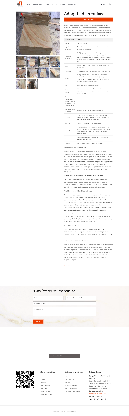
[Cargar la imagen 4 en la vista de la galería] (54, 61)
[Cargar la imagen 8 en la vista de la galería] (54, 72)
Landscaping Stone (46, 394)
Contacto (67, 382)
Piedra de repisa (45, 385)
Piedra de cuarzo (45, 388)
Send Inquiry (88, 19)
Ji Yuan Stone (62, 411)
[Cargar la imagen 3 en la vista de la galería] (43, 61)
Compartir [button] (69, 265)
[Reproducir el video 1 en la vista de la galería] (32, 84)
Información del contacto (72, 391)
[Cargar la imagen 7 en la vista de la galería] (43, 72)
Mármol (42, 376)
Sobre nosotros (69, 379)
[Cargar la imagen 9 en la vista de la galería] (21, 84)
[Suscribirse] (78, 356)
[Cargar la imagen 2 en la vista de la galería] (32, 61)
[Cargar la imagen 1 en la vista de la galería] (21, 61)
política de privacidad (71, 385)
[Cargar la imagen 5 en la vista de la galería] (21, 72)
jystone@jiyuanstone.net (97, 393)
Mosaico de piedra (45, 391)
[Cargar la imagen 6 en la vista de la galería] (32, 72)
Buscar (67, 376)
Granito (42, 379)
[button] (37, 4)
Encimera (43, 382)
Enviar (38, 321)
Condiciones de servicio (72, 388)
